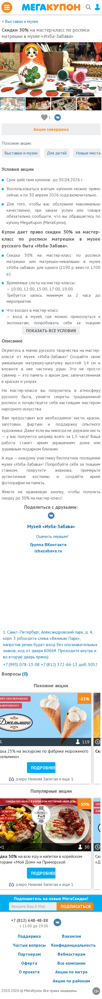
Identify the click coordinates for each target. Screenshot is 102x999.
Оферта (29, 963)
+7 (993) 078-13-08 (21, 664)
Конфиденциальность (71, 945)
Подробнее (43, 767)
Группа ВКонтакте (48, 544)
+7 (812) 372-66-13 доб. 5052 (69, 664)
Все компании (71, 963)
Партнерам (29, 954)
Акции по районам (71, 980)
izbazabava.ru (48, 550)
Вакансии (71, 936)
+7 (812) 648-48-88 (29, 920)
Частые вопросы (29, 945)
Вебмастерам (71, 954)
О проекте (29, 971)
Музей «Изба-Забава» (51, 526)
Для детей (57, 153)
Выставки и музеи (21, 21)
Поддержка (29, 936)
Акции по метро (71, 971)
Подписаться (76, 906)
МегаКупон (51, 7)
